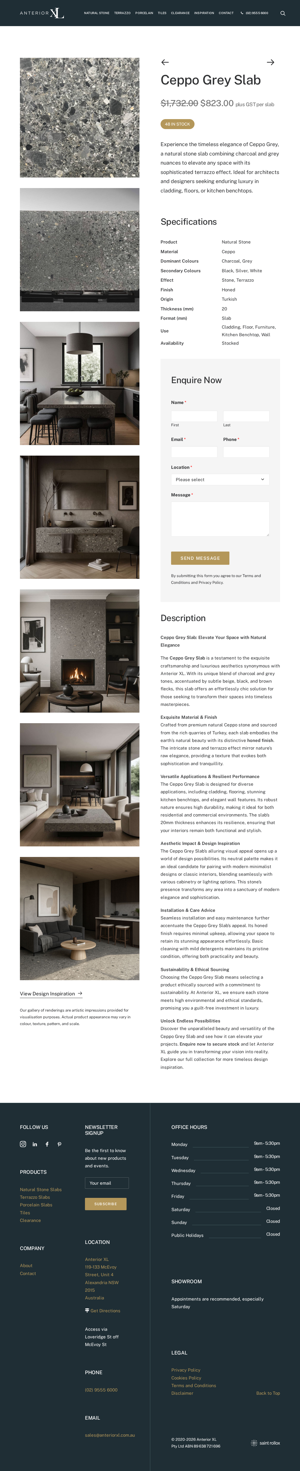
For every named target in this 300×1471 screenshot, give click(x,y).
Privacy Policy (211, 582)
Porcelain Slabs (36, 1204)
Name (178, 402)
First (175, 425)
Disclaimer (182, 1393)
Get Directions (105, 1310)
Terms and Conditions (193, 1385)
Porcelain (144, 13)
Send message (200, 558)
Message (182, 494)
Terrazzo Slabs (35, 1197)
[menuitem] (96, 13)
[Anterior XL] (42, 13)
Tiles (162, 13)
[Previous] (184, 62)
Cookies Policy (186, 1377)
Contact (226, 13)
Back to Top (268, 1393)
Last (227, 425)
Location (181, 467)
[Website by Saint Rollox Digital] (255, 1443)
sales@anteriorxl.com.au (110, 1435)
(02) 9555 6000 (257, 13)
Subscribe (105, 1204)
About (26, 1265)
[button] (283, 13)
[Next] (256, 62)
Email (178, 439)
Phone (231, 439)
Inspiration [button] (204, 13)
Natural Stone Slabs (41, 1189)
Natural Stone (97, 13)
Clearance (180, 13)
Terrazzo (122, 13)
